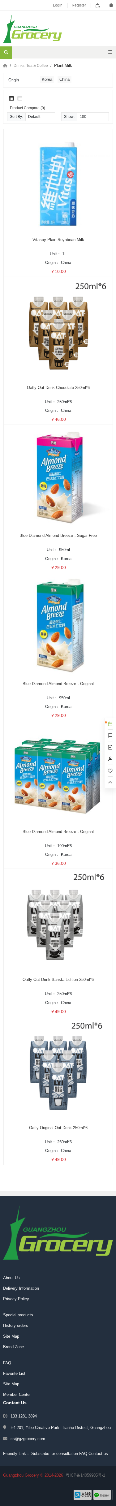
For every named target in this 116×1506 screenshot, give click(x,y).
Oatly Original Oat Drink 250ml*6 (58, 1127)
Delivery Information (21, 1288)
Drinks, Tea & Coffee (31, 65)
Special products (18, 1315)
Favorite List (14, 1373)
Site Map (11, 1336)
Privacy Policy (16, 1299)
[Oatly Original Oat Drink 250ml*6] (58, 1069)
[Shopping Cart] (111, 5)
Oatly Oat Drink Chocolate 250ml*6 (58, 387)
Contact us (98, 1453)
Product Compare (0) (27, 108)
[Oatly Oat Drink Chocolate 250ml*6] (58, 329)
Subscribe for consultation (54, 1453)
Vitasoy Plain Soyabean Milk (58, 239)
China (64, 79)
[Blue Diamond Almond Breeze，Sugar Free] (58, 477)
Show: (69, 116)
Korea (47, 79)
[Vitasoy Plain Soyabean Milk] (58, 181)
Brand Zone (13, 1346)
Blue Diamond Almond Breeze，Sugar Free (58, 535)
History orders (15, 1325)
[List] (19, 99)
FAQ (7, 1363)
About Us (11, 1277)
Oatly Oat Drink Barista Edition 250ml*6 (58, 979)
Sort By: (16, 116)
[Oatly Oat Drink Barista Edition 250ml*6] (58, 921)
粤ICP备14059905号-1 (85, 1475)
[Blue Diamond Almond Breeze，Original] (58, 625)
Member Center (17, 1394)
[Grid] (11, 99)
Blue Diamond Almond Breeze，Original (58, 683)
